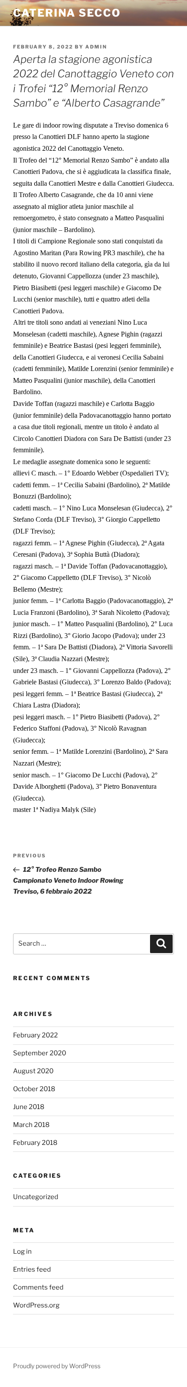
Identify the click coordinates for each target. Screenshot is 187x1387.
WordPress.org (36, 1305)
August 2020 (33, 1071)
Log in (22, 1251)
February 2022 (35, 1035)
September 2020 (39, 1053)
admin (96, 47)
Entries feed (32, 1269)
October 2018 (34, 1089)
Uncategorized (35, 1197)
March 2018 (31, 1125)
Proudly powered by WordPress (56, 1366)
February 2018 (35, 1143)
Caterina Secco (67, 13)
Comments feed (38, 1287)
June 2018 (28, 1107)
